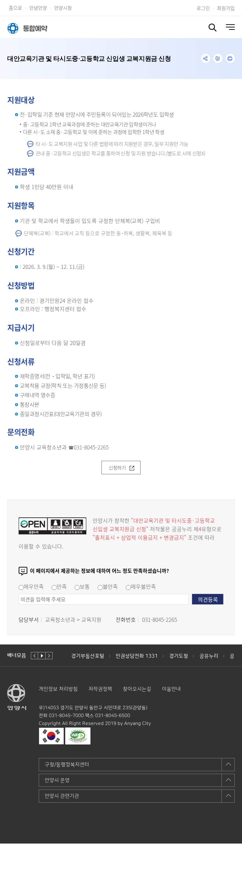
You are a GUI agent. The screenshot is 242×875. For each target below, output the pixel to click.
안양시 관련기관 (62, 796)
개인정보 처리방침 (58, 689)
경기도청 (178, 656)
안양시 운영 (57, 780)
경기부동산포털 (87, 656)
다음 (49, 655)
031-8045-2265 (91, 447)
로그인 (203, 8)
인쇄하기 (230, 58)
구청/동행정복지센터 (67, 764)
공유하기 (205, 58)
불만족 (110, 586)
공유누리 (208, 656)
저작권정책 (100, 689)
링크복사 (217, 58)
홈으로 (15, 7)
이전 (34, 655)
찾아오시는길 (137, 689)
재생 (41, 655)
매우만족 (34, 586)
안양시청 (63, 7)
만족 (62, 586)
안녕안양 (38, 7)
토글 (212, 27)
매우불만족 (143, 586)
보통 (85, 586)
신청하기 (117, 467)
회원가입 (226, 8)
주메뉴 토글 (230, 27)
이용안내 (171, 689)
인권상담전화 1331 (137, 656)
